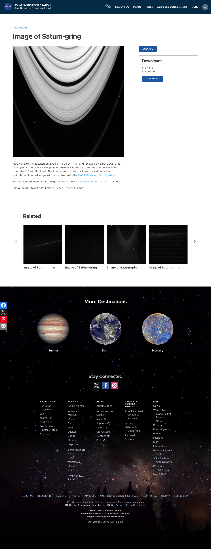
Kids (155, 442)
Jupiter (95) (103, 423)
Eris (70, 470)
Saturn (72, 436)
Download (153, 79)
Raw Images (20, 28)
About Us (27, 496)
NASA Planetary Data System (96, 175)
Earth (105, 350)
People (157, 433)
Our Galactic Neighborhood (32, 9)
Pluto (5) (101, 440)
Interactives (160, 446)
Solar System (47, 401)
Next (195, 241)
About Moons (104, 406)
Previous (16, 241)
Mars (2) (101, 419)
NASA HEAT (160, 474)
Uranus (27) (103, 432)
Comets (129, 439)
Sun (42, 414)
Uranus (72, 440)
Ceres (71, 457)
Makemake (74, 462)
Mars (71, 427)
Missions (158, 438)
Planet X (73, 479)
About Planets (76, 406)
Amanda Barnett (113, 510)
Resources (159, 425)
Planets (73, 401)
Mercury (157, 350)
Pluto (71, 453)
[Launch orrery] (108, 8)
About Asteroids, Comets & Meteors (135, 415)
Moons (100, 401)
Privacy (76, 496)
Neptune (73, 444)
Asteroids (130, 435)
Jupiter (53, 350)
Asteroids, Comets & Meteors (131, 404)
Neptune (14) (103, 436)
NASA (9, 6)
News (156, 406)
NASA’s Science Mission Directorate (126, 505)
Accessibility (181, 496)
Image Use (90, 496)
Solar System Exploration (32, 4)
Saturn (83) (103, 427)
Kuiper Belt (46, 418)
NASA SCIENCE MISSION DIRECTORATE (119, 496)
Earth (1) (101, 415)
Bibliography (44, 496)
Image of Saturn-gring (39, 267)
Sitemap (165, 496)
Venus (71, 419)
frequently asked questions (93, 181)
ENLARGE (148, 49)
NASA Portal (150, 496)
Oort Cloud (46, 422)
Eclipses (44, 434)
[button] (194, 7)
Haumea (72, 466)
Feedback (61, 496)
